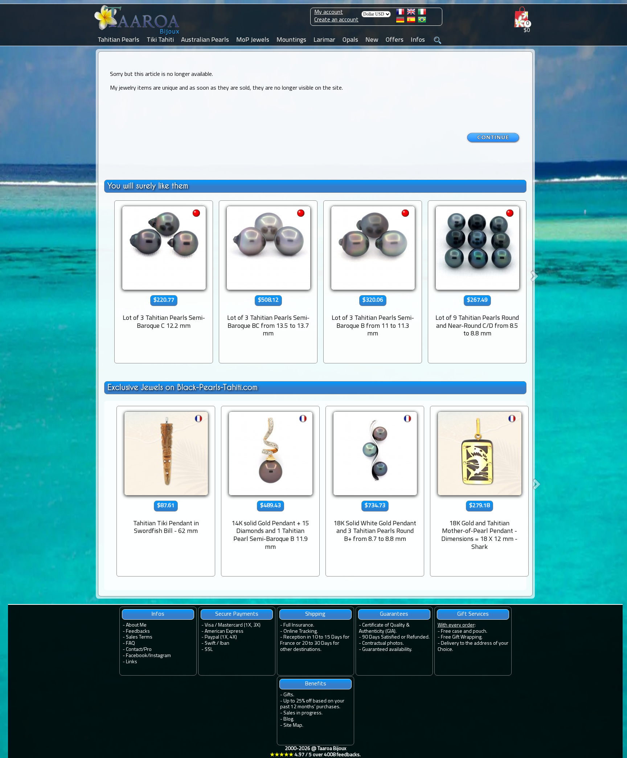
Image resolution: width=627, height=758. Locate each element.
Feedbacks (138, 631)
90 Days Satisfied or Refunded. (396, 637)
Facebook (136, 656)
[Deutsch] (400, 21)
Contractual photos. (383, 643)
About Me (136, 625)
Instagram (160, 656)
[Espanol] (411, 21)
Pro (148, 649)
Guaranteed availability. (387, 649)
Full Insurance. (298, 625)
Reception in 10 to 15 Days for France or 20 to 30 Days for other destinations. (314, 643)
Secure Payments (236, 614)
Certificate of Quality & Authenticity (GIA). (384, 628)
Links (131, 662)
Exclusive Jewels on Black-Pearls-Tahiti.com (182, 387)
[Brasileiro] (422, 21)
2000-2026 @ (315, 752)
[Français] (400, 13)
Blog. (288, 719)
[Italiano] (422, 13)
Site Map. (293, 725)
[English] (411, 13)
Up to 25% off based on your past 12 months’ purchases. (312, 704)
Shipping (315, 614)
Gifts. (288, 695)
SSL (209, 649)
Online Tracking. (300, 631)
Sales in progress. (303, 713)
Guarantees (394, 614)
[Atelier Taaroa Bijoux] (137, 35)
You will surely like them (147, 186)
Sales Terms (139, 637)
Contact (134, 649)
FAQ (130, 643)
